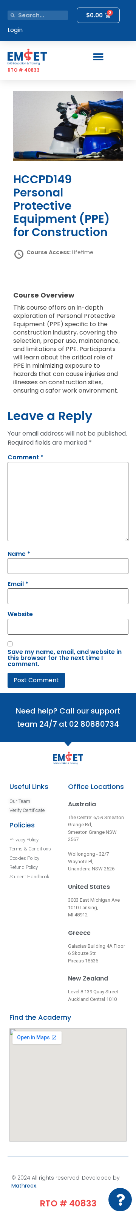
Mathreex (23, 1185)
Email (18, 584)
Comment (25, 457)
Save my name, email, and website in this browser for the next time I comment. (65, 658)
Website (20, 614)
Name (19, 554)
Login (15, 30)
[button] (98, 56)
